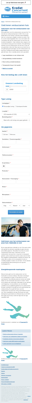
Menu (7, 16)
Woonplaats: (6, 194)
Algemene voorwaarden (6, 375)
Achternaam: (6, 147)
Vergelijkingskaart (5, 364)
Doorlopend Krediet (21, 106)
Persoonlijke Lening (8, 106)
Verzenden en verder (16, 212)
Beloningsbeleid (4, 377)
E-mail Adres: (6, 163)
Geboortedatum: (7, 202)
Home (2, 21)
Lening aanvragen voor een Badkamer (12, 343)
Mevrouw (12, 134)
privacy (29, 396)
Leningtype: (5, 103)
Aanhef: (4, 131)
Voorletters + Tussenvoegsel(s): (11, 139)
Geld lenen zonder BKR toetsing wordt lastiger (14, 341)
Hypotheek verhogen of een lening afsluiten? (13, 338)
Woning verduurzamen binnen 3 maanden (13, 334)
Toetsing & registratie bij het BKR (8, 366)
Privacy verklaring (5, 379)
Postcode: (5, 171)
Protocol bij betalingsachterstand (8, 381)
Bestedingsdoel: (7, 117)
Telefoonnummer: (7, 155)
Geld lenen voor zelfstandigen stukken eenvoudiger (15, 336)
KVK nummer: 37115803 (6, 383)
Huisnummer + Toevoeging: (10, 178)
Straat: (4, 186)
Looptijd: (5, 111)
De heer (5, 134)
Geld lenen (25, 399)
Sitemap (3, 373)
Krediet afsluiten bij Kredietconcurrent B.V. (10, 369)
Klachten (3, 371)
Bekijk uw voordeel (8, 68)
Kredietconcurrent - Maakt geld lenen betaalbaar (16, 10)
